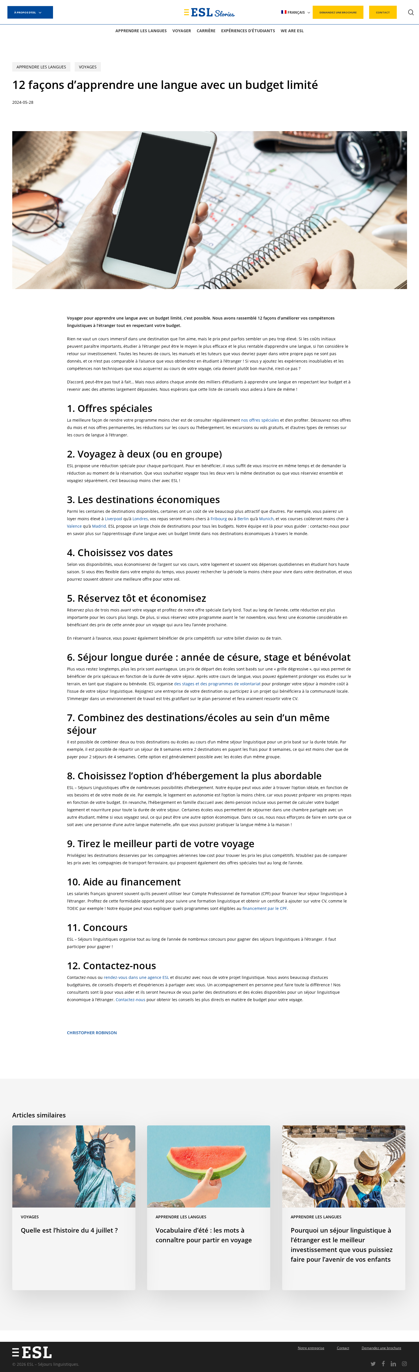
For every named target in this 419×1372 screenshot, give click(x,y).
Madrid (99, 526)
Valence (74, 526)
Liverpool (114, 518)
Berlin (243, 518)
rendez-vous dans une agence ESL (136, 977)
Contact (343, 1347)
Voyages (88, 67)
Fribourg (219, 518)
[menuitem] (295, 12)
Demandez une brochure (381, 1347)
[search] (411, 12)
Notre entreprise (311, 1347)
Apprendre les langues (41, 67)
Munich (266, 518)
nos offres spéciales (260, 420)
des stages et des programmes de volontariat (217, 683)
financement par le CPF (265, 908)
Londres (140, 518)
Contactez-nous (130, 999)
